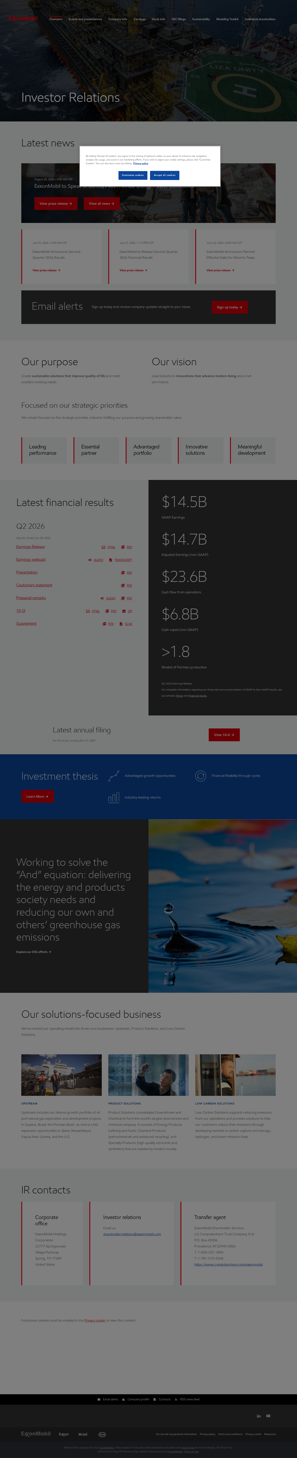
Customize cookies (133, 175)
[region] (150, 166)
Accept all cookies (164, 175)
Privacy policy (140, 163)
